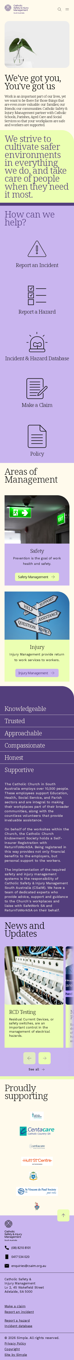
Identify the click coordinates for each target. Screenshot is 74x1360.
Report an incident (19, 1312)
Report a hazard (17, 1320)
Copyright (12, 1349)
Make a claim (15, 1306)
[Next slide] (45, 1058)
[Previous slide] (29, 1058)
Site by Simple (16, 1355)
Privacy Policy (15, 1343)
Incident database (18, 1326)
